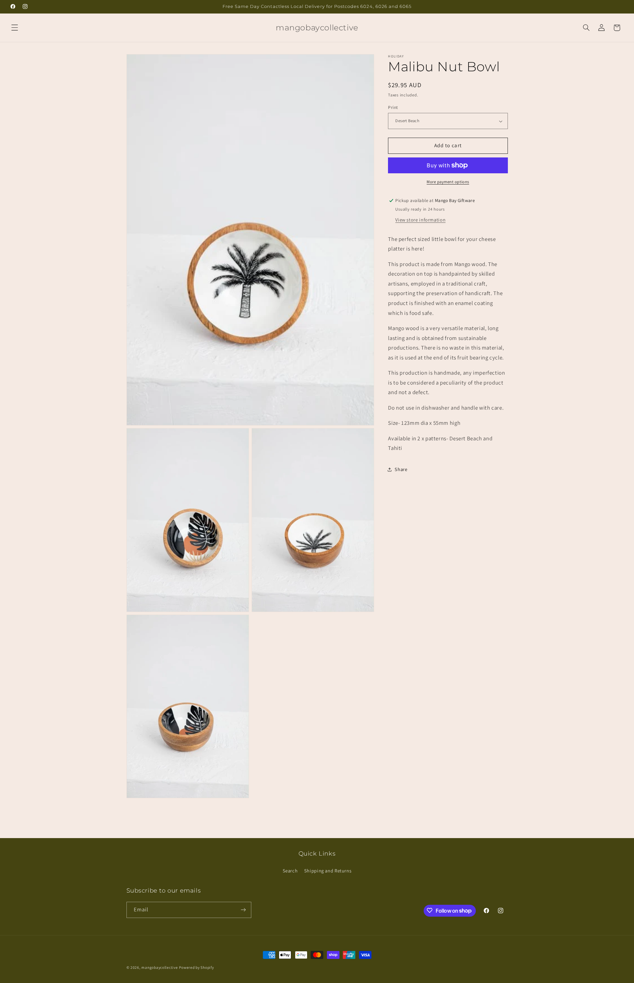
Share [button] (401, 469)
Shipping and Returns (328, 870)
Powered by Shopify (196, 967)
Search (290, 870)
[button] (14, 27)
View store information (420, 220)
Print (393, 108)
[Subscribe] (243, 909)
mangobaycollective (159, 967)
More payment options (448, 182)
